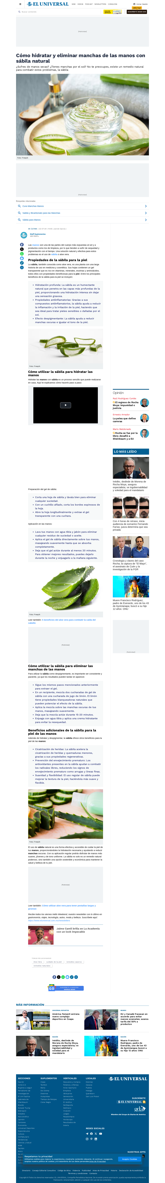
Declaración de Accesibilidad (131, 1170)
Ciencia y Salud (24, 1143)
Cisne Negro (46, 1102)
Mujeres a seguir (25, 1088)
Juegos (66, 1114)
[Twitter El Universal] (96, 1134)
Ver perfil (34, 236)
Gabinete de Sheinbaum (23, 1100)
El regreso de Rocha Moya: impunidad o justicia (125, 405)
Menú (20, 1151)
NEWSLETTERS (100, 4)
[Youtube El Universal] (100, 1134)
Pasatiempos (68, 1117)
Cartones (22, 1122)
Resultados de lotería (69, 1123)
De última (32, 229)
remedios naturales (42, 966)
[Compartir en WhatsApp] (22, 254)
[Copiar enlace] (22, 263)
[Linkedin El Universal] (96, 1139)
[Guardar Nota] (22, 267)
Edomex (89, 1082)
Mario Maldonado (122, 429)
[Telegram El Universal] (87, 1134)
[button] (137, 12)
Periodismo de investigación (24, 1092)
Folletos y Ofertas (71, 1085)
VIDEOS (80, 4)
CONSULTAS (112, 4)
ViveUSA (67, 1111)
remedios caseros (74, 962)
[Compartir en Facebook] (22, 244)
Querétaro (90, 1093)
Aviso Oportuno (69, 1088)
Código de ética (64, 1170)
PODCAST (89, 4)
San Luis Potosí (92, 1096)
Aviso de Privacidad (101, 1170)
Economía (22, 1125)
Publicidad (86, 1170)
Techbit (21, 1148)
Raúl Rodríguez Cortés (124, 398)
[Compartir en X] (22, 249)
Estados (21, 1114)
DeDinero (67, 1108)
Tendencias (23, 1140)
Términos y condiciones (77, 1173)
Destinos (44, 1093)
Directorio (26, 1170)
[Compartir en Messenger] (22, 258)
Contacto (93, 1173)
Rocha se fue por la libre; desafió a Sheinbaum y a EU (125, 436)
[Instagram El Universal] (87, 1139)
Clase (43, 1082)
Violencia (76, 1170)
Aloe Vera (38, 962)
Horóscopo (68, 1119)
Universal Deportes (26, 1128)
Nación (21, 1082)
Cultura (21, 1134)
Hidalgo (89, 1091)
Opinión (118, 393)
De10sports (68, 1105)
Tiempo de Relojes (49, 1099)
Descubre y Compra (71, 1082)
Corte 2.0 (22, 1085)
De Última (45, 1091)
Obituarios (67, 1093)
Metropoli (22, 1111)
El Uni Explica (24, 1096)
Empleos (67, 1091)
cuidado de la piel (54, 962)
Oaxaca (89, 1085)
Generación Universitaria (68, 1097)
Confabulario (23, 1137)
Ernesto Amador (121, 414)
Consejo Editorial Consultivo (44, 1170)
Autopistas (45, 1096)
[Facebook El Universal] (91, 1134)
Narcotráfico (23, 1117)
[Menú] (20, 4)
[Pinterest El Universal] (91, 1139)
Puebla (89, 1088)
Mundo (21, 1105)
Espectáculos (24, 1131)
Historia (114, 1170)
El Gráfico (67, 1102)
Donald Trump (24, 1108)
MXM (73, 4)
